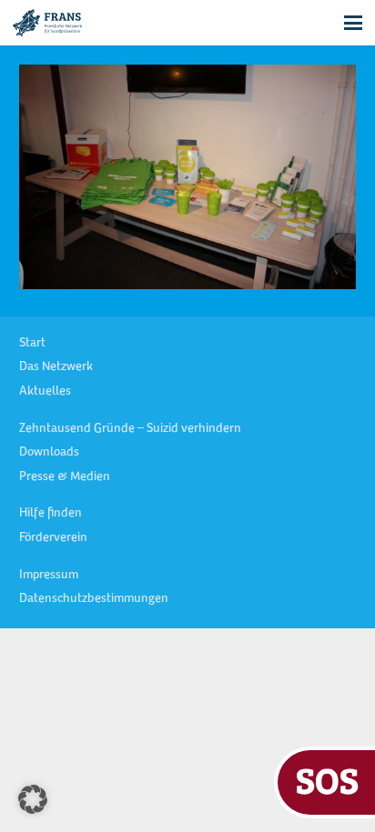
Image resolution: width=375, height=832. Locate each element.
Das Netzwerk (56, 367)
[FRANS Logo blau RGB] (47, 22)
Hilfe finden (50, 513)
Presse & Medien (64, 477)
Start (32, 343)
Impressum (48, 575)
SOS (327, 780)
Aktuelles (45, 392)
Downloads (49, 452)
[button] (353, 23)
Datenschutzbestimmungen (93, 599)
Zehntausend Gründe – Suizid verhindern (130, 429)
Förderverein (53, 538)
